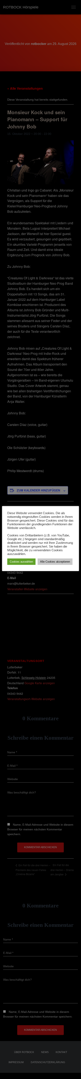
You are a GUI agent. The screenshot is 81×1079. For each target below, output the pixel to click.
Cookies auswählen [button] (21, 561)
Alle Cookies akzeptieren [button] (55, 561)
